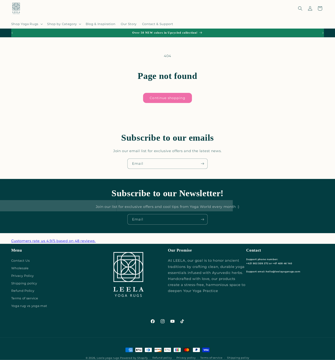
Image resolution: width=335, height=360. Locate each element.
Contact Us (20, 260)
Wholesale (20, 268)
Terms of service (24, 298)
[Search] (300, 8)
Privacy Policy (22, 276)
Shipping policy (24, 283)
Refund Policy (23, 291)
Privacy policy (186, 357)
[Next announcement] (323, 33)
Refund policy (162, 357)
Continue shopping (167, 98)
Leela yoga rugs (108, 358)
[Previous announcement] (12, 33)
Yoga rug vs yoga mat (29, 306)
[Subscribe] (202, 164)
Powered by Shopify (134, 358)
